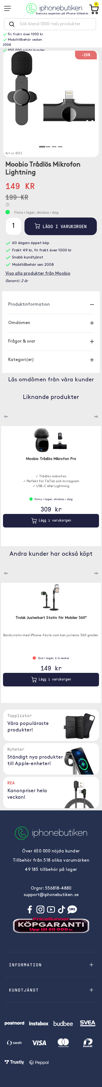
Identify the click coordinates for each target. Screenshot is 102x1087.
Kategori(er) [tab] (21, 360)
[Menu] (9, 8)
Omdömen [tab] (19, 323)
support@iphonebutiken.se (51, 895)
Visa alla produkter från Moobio (37, 273)
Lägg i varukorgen (63, 226)
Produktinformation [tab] (29, 304)
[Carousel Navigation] (2, 414)
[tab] (42, 147)
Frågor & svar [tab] (21, 341)
